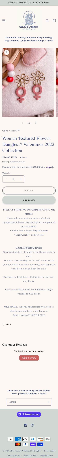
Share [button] (8, 324)
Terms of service (30, 455)
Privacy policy (14, 455)
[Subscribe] (48, 402)
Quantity (6, 173)
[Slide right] (35, 123)
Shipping (5, 162)
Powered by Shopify (32, 451)
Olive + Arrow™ (16, 451)
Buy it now (29, 200)
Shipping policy (46, 455)
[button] (3, 20)
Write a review (29, 358)
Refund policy (49, 451)
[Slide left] (22, 123)
